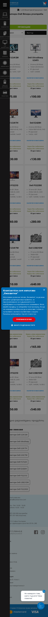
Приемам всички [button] (24, 319)
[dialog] (24, 308)
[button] (24, 325)
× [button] (44, 290)
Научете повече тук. (29, 314)
